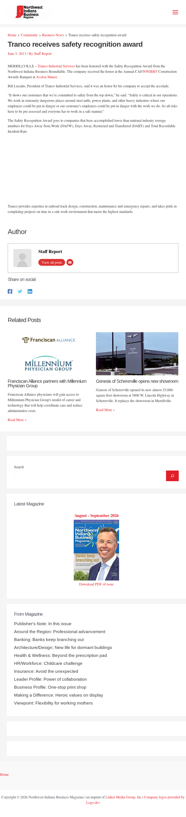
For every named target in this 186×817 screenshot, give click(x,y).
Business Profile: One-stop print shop (50, 687)
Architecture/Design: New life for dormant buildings (63, 647)
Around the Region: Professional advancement (59, 631)
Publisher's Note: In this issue (42, 623)
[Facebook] (10, 291)
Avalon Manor (46, 76)
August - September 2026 (96, 515)
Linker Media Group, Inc (123, 797)
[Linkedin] (30, 291)
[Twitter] (20, 291)
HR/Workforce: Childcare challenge (48, 663)
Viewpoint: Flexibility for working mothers (53, 703)
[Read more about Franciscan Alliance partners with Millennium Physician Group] (49, 353)
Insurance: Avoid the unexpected (46, 671)
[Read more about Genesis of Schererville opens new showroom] (137, 353)
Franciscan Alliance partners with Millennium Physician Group (47, 383)
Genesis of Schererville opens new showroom (137, 381)
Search (19, 466)
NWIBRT (150, 71)
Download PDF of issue (96, 584)
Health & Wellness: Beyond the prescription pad (60, 655)
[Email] (69, 262)
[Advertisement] (93, 169)
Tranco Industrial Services (56, 65)
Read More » (17, 419)
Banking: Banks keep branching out (49, 639)
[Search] (172, 476)
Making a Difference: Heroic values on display (58, 695)
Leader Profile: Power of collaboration (50, 679)
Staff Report (50, 251)
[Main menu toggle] (175, 12)
